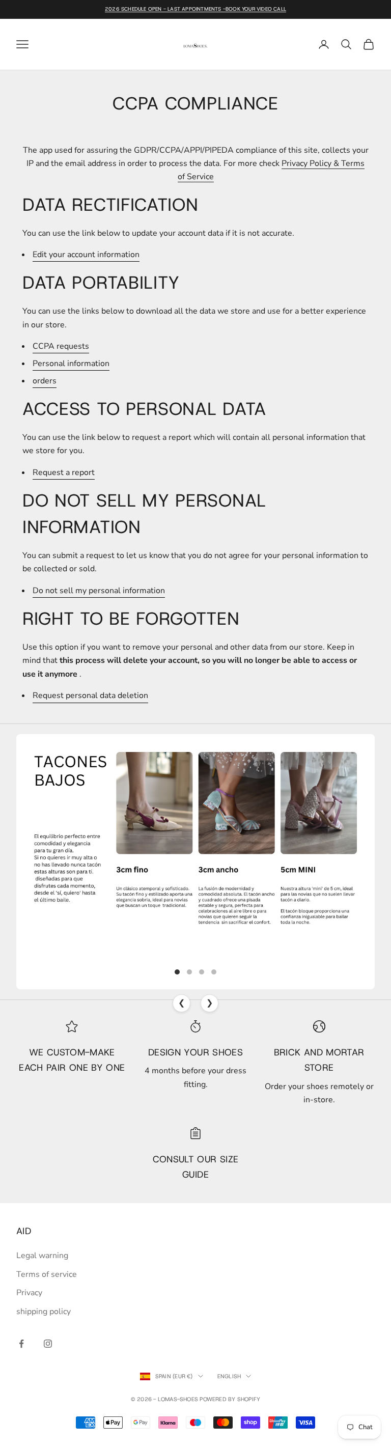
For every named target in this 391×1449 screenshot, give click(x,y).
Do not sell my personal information (99, 590)
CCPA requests (61, 346)
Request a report (64, 472)
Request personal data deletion (90, 695)
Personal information (71, 363)
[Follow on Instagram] (48, 1344)
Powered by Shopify (230, 1399)
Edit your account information (86, 254)
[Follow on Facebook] (21, 1344)
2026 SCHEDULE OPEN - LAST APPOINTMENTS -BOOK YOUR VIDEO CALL (195, 9)
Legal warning (42, 1255)
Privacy (29, 1292)
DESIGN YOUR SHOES (195, 1052)
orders (45, 380)
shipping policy (43, 1311)
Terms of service (46, 1274)
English (229, 1376)
